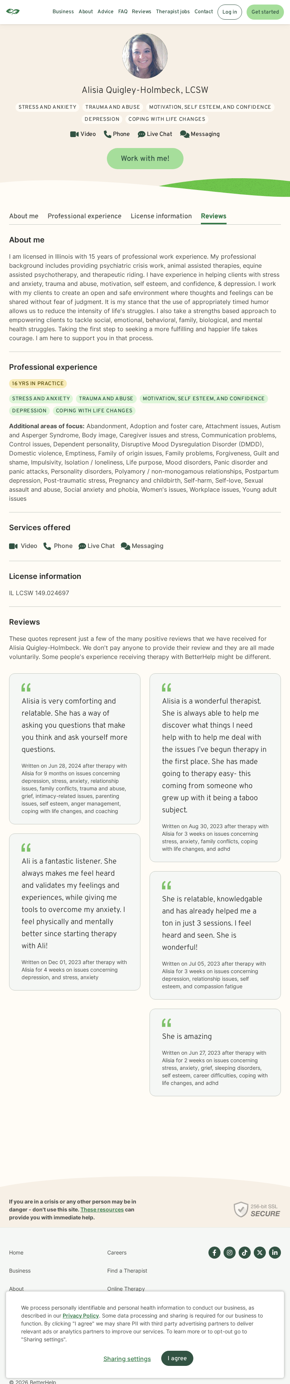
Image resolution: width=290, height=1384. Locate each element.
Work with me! (145, 159)
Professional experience (85, 216)
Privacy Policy (81, 1315)
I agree (177, 1358)
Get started (265, 12)
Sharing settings (127, 1358)
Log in (229, 12)
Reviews (214, 216)
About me (24, 216)
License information (161, 216)
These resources (102, 1209)
